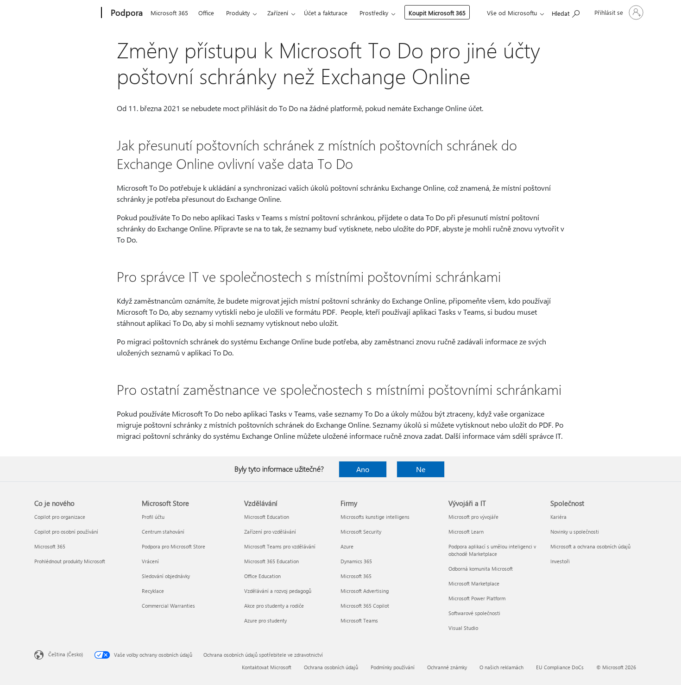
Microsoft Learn (466, 531)
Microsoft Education (266, 516)
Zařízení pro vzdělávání (270, 531)
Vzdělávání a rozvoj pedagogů (277, 590)
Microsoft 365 (169, 13)
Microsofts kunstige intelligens (375, 516)
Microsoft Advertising (364, 590)
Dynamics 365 (356, 561)
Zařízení (277, 13)
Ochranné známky (447, 667)
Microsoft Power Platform (476, 598)
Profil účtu (153, 516)
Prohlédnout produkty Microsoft (69, 561)
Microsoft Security (360, 531)
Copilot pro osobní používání (66, 531)
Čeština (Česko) (65, 654)
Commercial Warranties (168, 605)
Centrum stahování (163, 531)
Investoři (560, 561)
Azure (346, 546)
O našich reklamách (501, 667)
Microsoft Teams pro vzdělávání (279, 546)
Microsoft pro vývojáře (473, 516)
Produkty (238, 13)
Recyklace (153, 590)
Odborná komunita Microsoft (480, 568)
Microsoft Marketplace (473, 583)
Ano (362, 469)
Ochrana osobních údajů (331, 667)
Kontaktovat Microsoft (266, 667)
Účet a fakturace (325, 13)
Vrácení (150, 561)
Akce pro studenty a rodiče (274, 605)
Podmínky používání (393, 667)
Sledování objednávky (166, 576)
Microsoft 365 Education (271, 561)
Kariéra (558, 516)
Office (206, 13)
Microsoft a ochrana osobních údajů (590, 546)
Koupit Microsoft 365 (437, 13)
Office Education (262, 576)
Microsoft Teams (359, 620)
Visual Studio (463, 627)
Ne (420, 469)
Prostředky (373, 13)
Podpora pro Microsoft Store (173, 546)
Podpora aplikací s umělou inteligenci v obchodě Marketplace (492, 550)
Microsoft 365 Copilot (364, 605)
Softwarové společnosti (474, 613)
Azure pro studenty (265, 620)
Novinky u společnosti (574, 531)
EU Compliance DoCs (560, 667)
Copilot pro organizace (59, 516)
